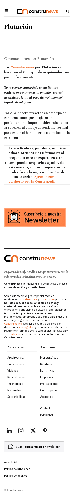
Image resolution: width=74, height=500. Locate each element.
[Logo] (37, 11)
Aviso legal (10, 462)
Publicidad (46, 414)
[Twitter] (33, 431)
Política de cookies (15, 475)
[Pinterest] (45, 431)
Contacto (46, 408)
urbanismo (47, 299)
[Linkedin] (9, 431)
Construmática (13, 323)
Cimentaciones (22, 67)
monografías (27, 327)
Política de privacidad (17, 469)
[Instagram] (21, 431)
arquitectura (28, 299)
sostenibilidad (13, 334)
